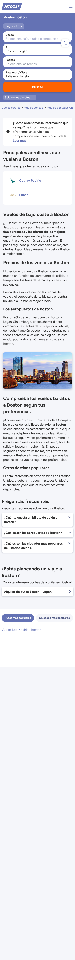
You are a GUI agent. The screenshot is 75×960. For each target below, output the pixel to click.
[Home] (12, 6)
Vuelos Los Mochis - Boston (21, 630)
